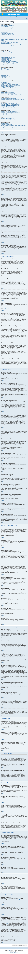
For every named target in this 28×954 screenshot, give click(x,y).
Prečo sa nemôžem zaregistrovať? (7, 27)
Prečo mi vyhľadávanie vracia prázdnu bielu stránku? (10, 105)
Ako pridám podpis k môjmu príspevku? (8, 53)
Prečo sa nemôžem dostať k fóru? (7, 58)
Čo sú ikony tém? (4, 77)
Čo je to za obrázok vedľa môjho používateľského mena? (11, 44)
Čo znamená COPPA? (4, 26)
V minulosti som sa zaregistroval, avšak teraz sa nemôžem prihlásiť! (12, 31)
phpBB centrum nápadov (15, 910)
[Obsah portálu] (2, 14)
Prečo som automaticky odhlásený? (7, 33)
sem (15, 902)
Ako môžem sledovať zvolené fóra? (7, 113)
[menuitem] (5, 17)
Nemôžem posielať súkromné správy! (7, 92)
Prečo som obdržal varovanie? (6, 60)
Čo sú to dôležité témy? (5, 75)
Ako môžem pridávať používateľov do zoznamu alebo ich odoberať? (12, 99)
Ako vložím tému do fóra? (5, 51)
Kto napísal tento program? (5, 123)
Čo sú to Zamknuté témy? (5, 76)
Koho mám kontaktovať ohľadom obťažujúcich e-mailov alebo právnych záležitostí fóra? (13, 126)
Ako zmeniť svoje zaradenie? (6, 46)
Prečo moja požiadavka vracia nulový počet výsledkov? (10, 104)
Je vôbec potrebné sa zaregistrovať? (7, 25)
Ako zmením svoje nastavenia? (6, 38)
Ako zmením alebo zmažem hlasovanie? (8, 57)
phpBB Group (6, 308)
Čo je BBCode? (3, 68)
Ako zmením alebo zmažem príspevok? (8, 52)
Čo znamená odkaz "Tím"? (5, 88)
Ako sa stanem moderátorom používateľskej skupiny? (10, 85)
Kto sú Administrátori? (4, 81)
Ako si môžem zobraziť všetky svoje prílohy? (8, 119)
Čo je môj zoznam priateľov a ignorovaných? (8, 98)
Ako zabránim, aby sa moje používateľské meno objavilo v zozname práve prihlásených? (14, 40)
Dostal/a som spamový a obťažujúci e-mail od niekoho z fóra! (11, 94)
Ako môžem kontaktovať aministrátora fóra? (8, 127)
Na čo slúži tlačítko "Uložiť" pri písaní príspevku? (9, 62)
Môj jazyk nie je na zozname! (6, 43)
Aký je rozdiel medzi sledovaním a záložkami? (9, 111)
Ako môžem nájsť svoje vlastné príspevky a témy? (9, 107)
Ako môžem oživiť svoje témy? (6, 64)
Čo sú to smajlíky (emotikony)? (6, 70)
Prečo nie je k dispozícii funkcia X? (7, 124)
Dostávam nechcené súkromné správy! (8, 93)
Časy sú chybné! (4, 41)
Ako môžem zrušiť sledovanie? (6, 114)
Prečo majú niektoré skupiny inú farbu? (7, 86)
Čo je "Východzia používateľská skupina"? (8, 87)
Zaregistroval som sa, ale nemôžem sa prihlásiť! (9, 28)
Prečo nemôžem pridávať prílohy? (7, 59)
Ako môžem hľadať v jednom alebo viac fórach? (9, 103)
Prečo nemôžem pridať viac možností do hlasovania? (10, 56)
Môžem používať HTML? (5, 69)
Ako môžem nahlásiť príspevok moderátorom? (9, 61)
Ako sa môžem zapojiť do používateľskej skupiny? (9, 84)
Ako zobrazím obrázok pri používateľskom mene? (9, 45)
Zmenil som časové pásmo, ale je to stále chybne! (9, 42)
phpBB (10, 950)
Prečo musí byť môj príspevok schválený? (8, 63)
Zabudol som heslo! (4, 32)
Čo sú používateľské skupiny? (6, 83)
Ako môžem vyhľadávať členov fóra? (7, 106)
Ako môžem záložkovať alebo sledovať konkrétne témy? (10, 112)
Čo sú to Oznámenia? (4, 74)
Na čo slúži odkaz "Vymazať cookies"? (7, 34)
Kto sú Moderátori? (4, 82)
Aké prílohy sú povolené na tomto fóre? (7, 118)
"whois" (7, 923)
